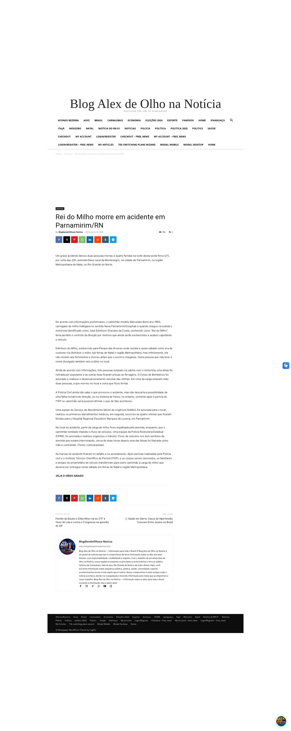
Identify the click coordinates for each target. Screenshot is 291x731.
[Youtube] (106, 586)
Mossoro (75, 128)
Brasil (98, 120)
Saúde (212, 128)
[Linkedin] (90, 239)
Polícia (145, 128)
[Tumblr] (105, 239)
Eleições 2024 (154, 120)
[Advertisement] (101, 23)
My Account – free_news (170, 136)
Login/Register (106, 136)
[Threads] (112, 586)
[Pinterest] (74, 239)
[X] (66, 239)
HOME (202, 120)
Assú (87, 120)
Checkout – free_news (134, 136)
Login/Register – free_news (75, 144)
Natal (90, 128)
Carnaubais (115, 120)
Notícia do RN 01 (109, 128)
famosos (188, 120)
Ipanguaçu (218, 120)
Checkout (64, 136)
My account (83, 136)
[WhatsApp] (82, 239)
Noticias (130, 128)
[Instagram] (88, 586)
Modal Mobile (169, 144)
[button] (231, 120)
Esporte (172, 120)
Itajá (61, 128)
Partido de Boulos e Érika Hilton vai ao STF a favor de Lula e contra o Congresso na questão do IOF (82, 522)
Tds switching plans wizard (136, 144)
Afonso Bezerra (68, 120)
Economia (134, 120)
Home (211, 144)
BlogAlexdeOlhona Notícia (71, 232)
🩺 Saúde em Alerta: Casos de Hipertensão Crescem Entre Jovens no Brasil (148, 520)
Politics (197, 128)
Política (160, 128)
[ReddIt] (97, 239)
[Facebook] (59, 239)
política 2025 (179, 128)
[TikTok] (94, 586)
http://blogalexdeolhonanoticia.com (95, 546)
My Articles (106, 144)
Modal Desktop (193, 144)
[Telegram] (113, 239)
